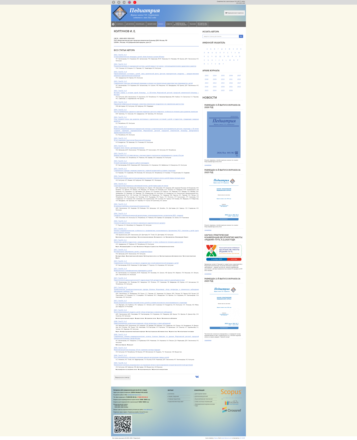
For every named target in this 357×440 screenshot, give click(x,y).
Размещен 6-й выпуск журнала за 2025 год (222, 171)
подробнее (207, 165)
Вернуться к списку (122, 377)
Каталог (160, 24)
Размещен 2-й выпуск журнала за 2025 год (222, 280)
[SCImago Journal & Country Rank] (232, 397)
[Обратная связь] (124, 2)
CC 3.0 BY (242, 438)
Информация (140, 24)
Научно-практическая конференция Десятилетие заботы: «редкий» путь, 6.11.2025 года (223, 237)
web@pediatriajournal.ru (134, 394)
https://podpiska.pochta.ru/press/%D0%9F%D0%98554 (129, 413)
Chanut (216, 438)
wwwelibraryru (147, 409)
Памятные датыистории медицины (180, 24)
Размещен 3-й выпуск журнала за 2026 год (222, 106)
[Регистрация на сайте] (113, 2)
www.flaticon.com (226, 438)
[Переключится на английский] (129, 2)
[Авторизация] (118, 2)
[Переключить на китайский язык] (134, 2)
